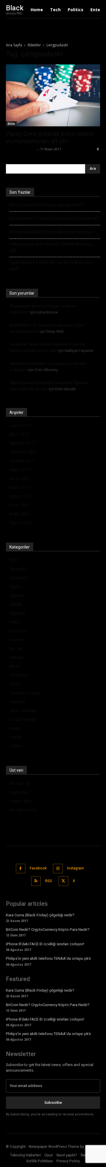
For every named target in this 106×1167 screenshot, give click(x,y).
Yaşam (15, 737)
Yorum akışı (20, 801)
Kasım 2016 (20, 522)
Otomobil (18, 675)
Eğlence (16, 595)
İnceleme (18, 631)
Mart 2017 (19, 487)
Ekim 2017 (19, 434)
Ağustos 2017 (22, 443)
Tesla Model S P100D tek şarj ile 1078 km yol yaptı (50, 265)
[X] (63, 881)
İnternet (16, 639)
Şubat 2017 (20, 496)
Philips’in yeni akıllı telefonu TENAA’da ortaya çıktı (50, 247)
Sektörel (17, 701)
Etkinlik (15, 604)
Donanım (18, 577)
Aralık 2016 (19, 514)
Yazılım (16, 746)
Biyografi (17, 569)
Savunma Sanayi (25, 693)
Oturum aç (19, 783)
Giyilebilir (17, 613)
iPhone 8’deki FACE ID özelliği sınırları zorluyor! (51, 232)
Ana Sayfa (14, 45)
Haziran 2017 (21, 460)
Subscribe (53, 1102)
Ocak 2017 (19, 505)
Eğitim (15, 586)
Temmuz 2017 (23, 452)
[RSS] (36, 881)
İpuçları (16, 648)
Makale (16, 657)
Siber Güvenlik (22, 710)
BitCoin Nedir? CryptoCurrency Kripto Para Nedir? (54, 218)
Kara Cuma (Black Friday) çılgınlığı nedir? (46, 205)
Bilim (11, 124)
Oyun (14, 684)
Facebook (38, 868)
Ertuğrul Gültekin (21, 149)
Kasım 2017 (20, 425)
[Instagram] (58, 869)
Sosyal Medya (22, 719)
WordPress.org (23, 809)
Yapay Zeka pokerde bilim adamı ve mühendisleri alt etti (50, 137)
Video (14, 728)
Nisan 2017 (20, 478)
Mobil (14, 666)
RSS (48, 881)
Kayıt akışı (18, 792)
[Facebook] (21, 869)
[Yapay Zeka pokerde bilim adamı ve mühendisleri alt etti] (53, 95)
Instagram (75, 868)
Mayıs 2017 (20, 469)
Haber (15, 622)
